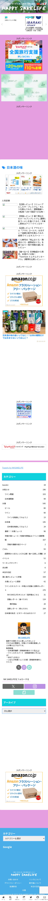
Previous (2, 24)
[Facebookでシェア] (8, 721)
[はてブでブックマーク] (18, 721)
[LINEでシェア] (40, 721)
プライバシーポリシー (13, 883)
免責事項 (13, 886)
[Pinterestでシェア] (13, 728)
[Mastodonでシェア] (18, 714)
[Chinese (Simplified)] (38, 3)
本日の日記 (35, 886)
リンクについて (35, 879)
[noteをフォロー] (29, 667)
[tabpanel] (13, 23)
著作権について (35, 883)
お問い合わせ (13, 879)
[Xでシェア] (8, 714)
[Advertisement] (24, 132)
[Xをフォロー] (18, 667)
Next (46, 24)
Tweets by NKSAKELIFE (12, 467)
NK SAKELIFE (24, 637)
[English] (41, 3)
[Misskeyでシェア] (40, 714)
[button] (43, 545)
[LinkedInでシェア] (24, 728)
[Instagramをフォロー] (24, 667)
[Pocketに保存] (29, 721)
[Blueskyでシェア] (29, 714)
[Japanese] (44, 3)
